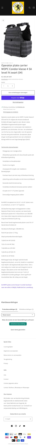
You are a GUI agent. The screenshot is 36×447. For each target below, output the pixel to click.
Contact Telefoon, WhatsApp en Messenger (16, 387)
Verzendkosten (4, 79)
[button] (2, 8)
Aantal (3, 82)
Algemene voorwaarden (11, 351)
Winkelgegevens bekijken (10, 112)
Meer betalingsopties (18, 102)
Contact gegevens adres (11, 383)
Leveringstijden (8, 347)
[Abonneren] (30, 419)
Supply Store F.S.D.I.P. (15, 443)
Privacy (6, 363)
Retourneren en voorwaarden (12, 355)
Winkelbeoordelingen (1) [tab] (26, 309)
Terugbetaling (8, 359)
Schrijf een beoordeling (18, 324)
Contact (6, 379)
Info (5, 375)
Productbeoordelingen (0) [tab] (9, 309)
